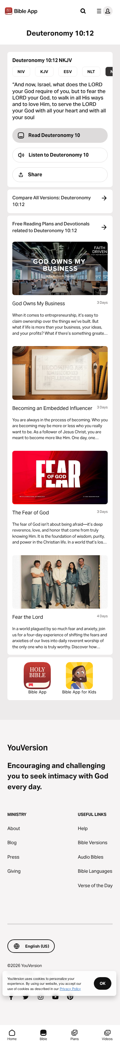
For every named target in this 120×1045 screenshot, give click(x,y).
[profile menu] (103, 11)
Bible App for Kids (79, 691)
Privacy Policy (70, 988)
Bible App (37, 691)
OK (103, 983)
